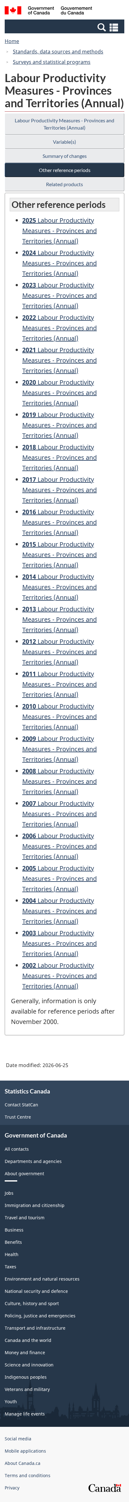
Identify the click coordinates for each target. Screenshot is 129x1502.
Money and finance (25, 1352)
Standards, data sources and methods (58, 51)
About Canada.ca (22, 1463)
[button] (65, 27)
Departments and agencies (33, 1161)
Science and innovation (29, 1365)
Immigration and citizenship (34, 1205)
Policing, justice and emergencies (40, 1316)
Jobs (9, 1193)
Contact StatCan (21, 1105)
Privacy (12, 1488)
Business (14, 1230)
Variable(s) (64, 142)
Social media (18, 1439)
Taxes (10, 1267)
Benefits (13, 1242)
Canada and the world (28, 1340)
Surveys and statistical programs (51, 61)
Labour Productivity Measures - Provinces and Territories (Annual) (64, 124)
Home (12, 41)
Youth (11, 1402)
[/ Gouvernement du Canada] (48, 11)
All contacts (17, 1149)
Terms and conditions (27, 1475)
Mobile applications (25, 1451)
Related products (64, 184)
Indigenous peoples (26, 1377)
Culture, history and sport (32, 1303)
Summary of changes (65, 156)
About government (24, 1174)
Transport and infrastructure (35, 1328)
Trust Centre (18, 1117)
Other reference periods (64, 170)
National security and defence (36, 1291)
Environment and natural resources (42, 1279)
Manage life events (25, 1414)
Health (11, 1254)
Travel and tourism (24, 1218)
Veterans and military (27, 1389)
